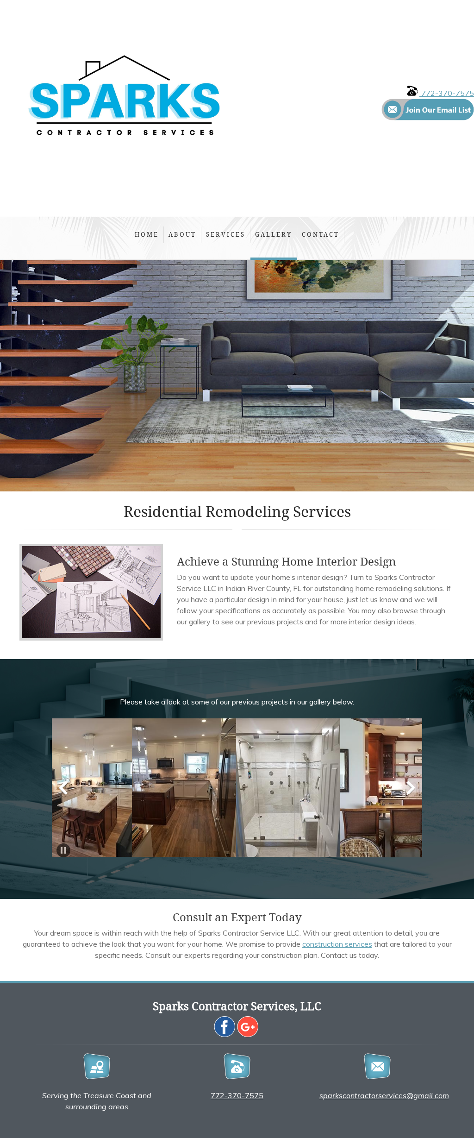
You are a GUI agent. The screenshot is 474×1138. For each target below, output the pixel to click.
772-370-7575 (446, 93)
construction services (337, 944)
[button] (139, 789)
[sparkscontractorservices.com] (125, 108)
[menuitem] (147, 238)
